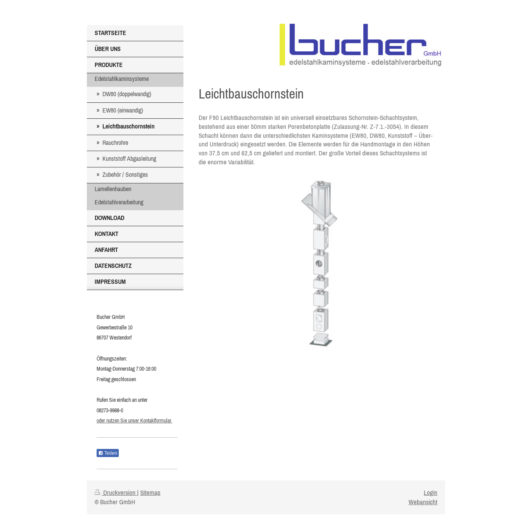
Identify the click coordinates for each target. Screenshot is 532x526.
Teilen (110, 453)
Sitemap (150, 492)
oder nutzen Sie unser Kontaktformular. (134, 420)
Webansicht (423, 502)
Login (430, 492)
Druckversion (119, 492)
